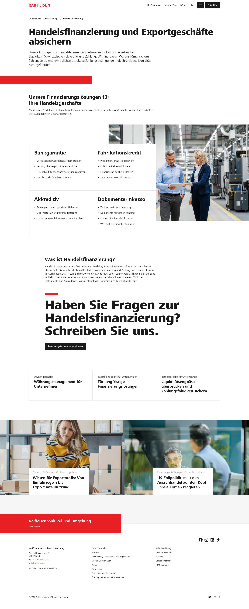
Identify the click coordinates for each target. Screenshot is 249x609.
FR (215, 597)
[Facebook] (201, 540)
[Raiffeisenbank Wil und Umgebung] (39, 5)
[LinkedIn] (212, 540)
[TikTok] (218, 540)
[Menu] (200, 5)
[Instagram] (206, 540)
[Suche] (192, 5)
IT (219, 597)
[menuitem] (153, 5)
